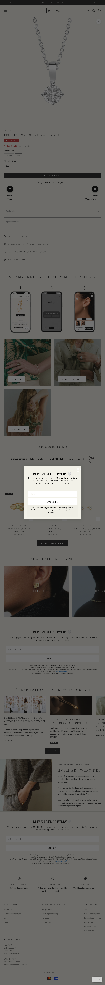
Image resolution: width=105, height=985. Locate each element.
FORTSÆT (52, 501)
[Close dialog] (78, 469)
